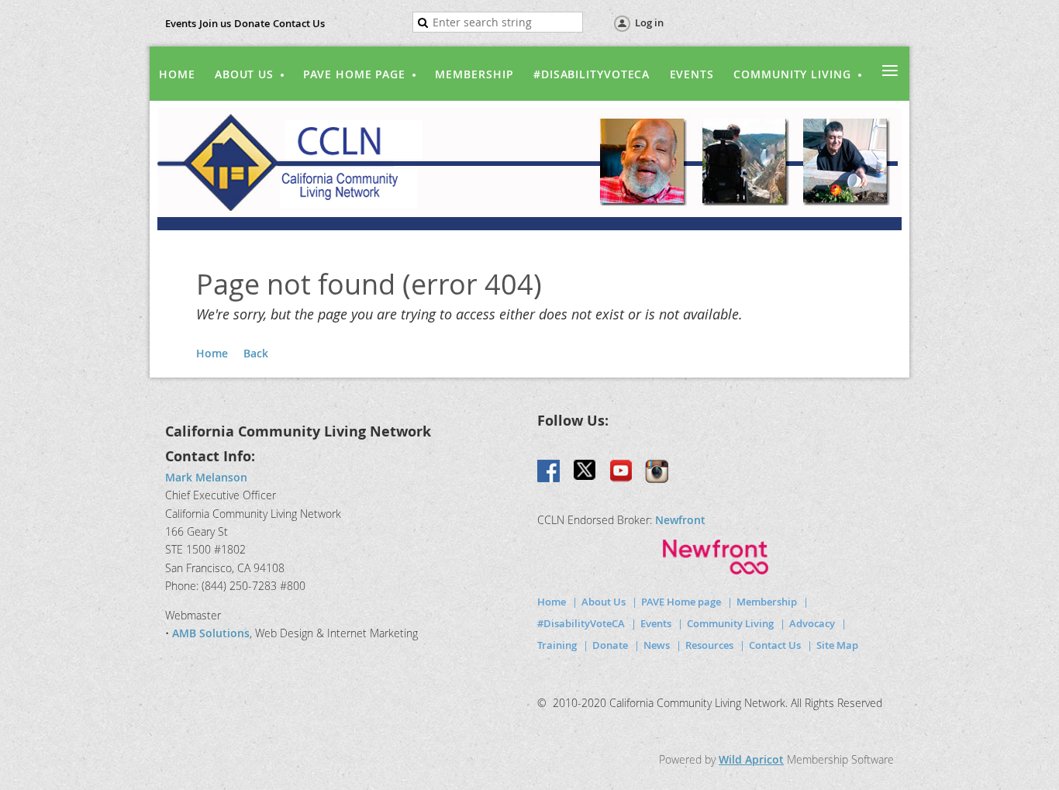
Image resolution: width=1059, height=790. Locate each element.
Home (212, 353)
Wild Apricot (751, 759)
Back (255, 353)
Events (180, 23)
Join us (215, 23)
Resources (709, 645)
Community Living (730, 623)
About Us (603, 602)
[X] (585, 472)
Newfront (680, 519)
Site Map (837, 645)
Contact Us (299, 23)
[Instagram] (656, 472)
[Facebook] (549, 472)
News (656, 645)
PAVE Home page (681, 602)
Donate (252, 23)
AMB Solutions (211, 633)
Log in (649, 22)
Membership (766, 602)
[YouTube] (621, 472)
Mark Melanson (206, 477)
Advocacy (812, 623)
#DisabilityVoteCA (581, 623)
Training (557, 645)
